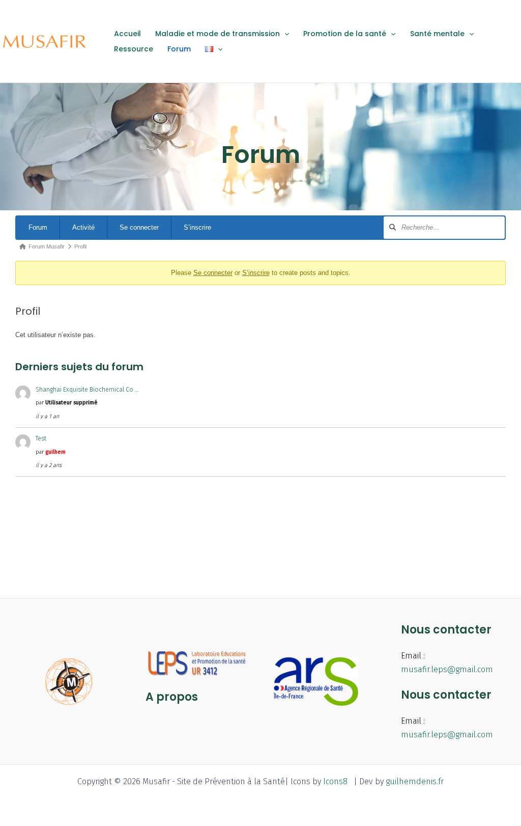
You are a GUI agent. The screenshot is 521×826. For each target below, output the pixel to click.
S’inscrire (197, 227)
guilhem (55, 452)
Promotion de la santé (344, 34)
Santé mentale (437, 34)
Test (41, 438)
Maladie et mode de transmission (217, 34)
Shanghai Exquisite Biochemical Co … (87, 389)
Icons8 (335, 781)
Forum (179, 49)
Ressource (133, 49)
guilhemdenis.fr (415, 781)
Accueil (127, 34)
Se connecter (139, 227)
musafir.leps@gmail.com (447, 669)
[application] (284, 33)
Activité (83, 227)
